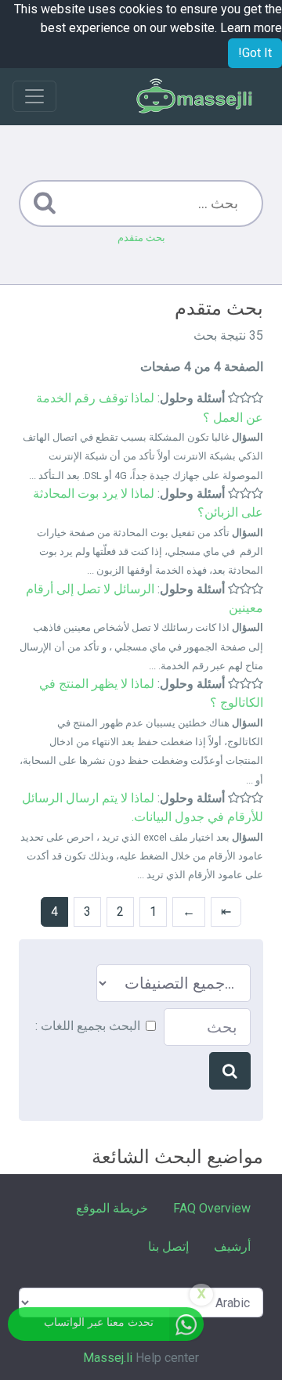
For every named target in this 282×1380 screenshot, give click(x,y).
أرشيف (232, 1246)
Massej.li (107, 1357)
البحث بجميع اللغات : (87, 1025)
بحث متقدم (141, 237)
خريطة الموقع (112, 1208)
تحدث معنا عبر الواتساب (99, 1322)
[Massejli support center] (194, 96)
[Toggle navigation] (34, 96)
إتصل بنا (168, 1246)
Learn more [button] (251, 27)
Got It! (255, 52)
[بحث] (230, 1071)
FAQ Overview (212, 1208)
